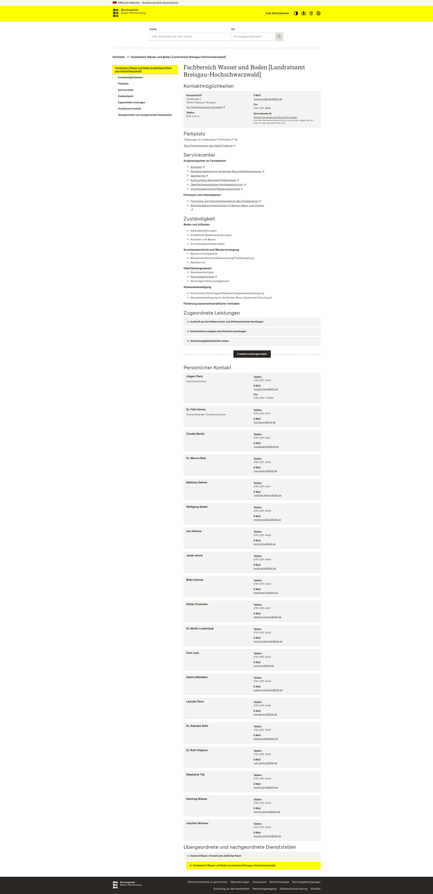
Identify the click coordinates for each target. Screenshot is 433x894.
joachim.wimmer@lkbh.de (267, 836)
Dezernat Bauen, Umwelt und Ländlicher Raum (215, 855)
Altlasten (197, 167)
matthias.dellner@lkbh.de (267, 495)
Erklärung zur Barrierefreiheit (231, 888)
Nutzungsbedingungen (306, 882)
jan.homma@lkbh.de (265, 544)
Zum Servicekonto (277, 13)
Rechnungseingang (265, 888)
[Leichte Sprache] (303, 13)
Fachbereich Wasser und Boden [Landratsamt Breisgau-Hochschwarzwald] (178, 57)
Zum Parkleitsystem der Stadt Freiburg (210, 145)
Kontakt (316, 888)
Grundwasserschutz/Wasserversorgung (216, 188)
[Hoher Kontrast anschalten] (296, 13)
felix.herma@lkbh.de (265, 422)
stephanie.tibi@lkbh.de (266, 787)
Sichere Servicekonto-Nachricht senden (275, 117)
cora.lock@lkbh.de (264, 665)
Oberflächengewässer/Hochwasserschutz (218, 184)
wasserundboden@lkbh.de (268, 99)
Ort (233, 29)
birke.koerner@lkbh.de (266, 592)
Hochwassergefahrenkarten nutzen (209, 341)
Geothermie (199, 175)
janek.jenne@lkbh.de (265, 568)
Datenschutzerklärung (294, 888)
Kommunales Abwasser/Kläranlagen (215, 180)
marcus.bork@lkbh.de (265, 471)
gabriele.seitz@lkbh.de (266, 738)
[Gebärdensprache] (311, 13)
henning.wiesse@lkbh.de (267, 811)
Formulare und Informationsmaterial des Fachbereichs (225, 201)
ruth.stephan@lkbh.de (265, 763)
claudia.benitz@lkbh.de (266, 446)
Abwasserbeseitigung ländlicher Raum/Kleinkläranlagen (227, 171)
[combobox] (189, 36)
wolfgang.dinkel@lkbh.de (267, 519)
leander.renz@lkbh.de (265, 714)
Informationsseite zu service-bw (207, 882)
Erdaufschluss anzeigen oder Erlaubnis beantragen (218, 331)
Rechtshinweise (279, 882)
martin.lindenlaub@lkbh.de (268, 641)
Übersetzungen (239, 882)
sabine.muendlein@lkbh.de (268, 690)
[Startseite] (128, 13)
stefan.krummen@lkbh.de (267, 617)
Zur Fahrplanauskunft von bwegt (205, 107)
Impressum (259, 882)
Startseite (118, 57)
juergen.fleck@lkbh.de (266, 389)
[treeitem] (145, 69)
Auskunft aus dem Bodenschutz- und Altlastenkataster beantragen (226, 321)
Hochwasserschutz (203, 276)
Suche (153, 29)
